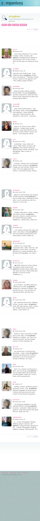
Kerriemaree (16, 399)
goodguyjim (16, 190)
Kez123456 (16, 68)
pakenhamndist (17, 417)
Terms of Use (5, 472)
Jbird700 (15, 225)
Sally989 (15, 207)
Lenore (15, 159)
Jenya (14, 382)
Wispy (14, 364)
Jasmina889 (16, 104)
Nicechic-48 (16, 260)
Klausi (14, 329)
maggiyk (15, 280)
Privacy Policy (13, 472)
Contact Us (25, 472)
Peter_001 (15, 346)
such (14, 139)
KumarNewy (16, 86)
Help (19, 472)
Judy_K (15, 49)
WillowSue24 (16, 241)
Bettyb (15, 297)
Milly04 (15, 121)
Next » (36, 29)
